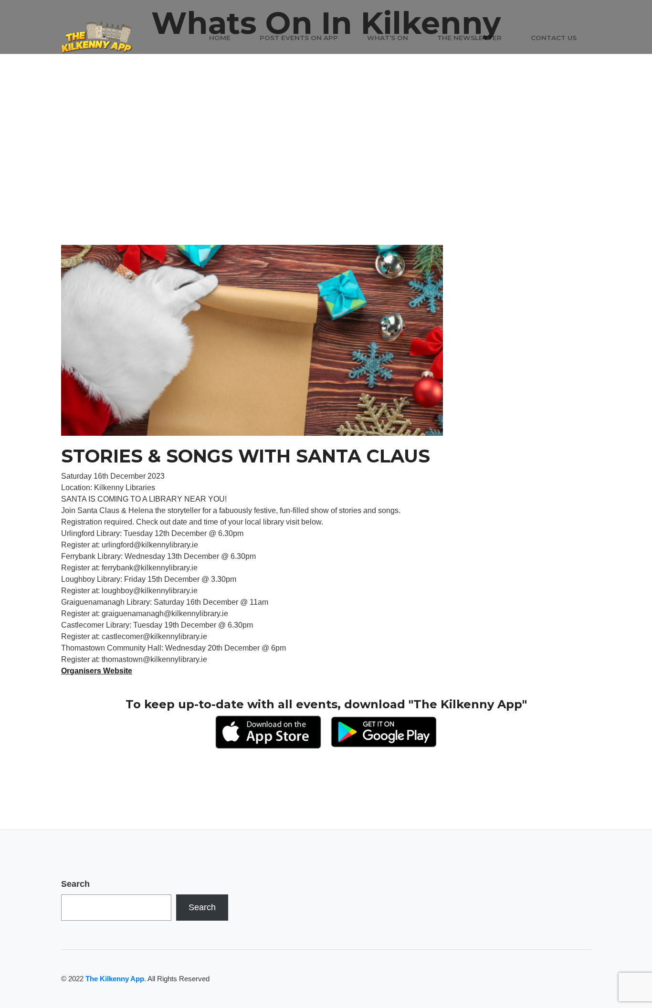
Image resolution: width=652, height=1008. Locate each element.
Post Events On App (299, 38)
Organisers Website (96, 671)
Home (220, 38)
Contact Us (554, 38)
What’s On (387, 38)
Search (75, 884)
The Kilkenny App (114, 979)
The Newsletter (469, 38)
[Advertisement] (326, 173)
